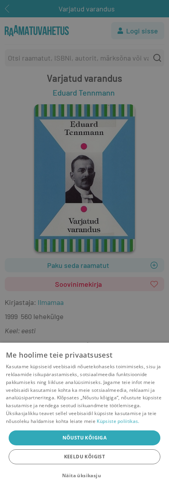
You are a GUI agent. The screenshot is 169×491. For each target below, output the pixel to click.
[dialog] (84, 417)
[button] (84, 475)
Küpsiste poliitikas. (118, 421)
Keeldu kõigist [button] (84, 456)
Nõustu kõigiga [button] (84, 437)
